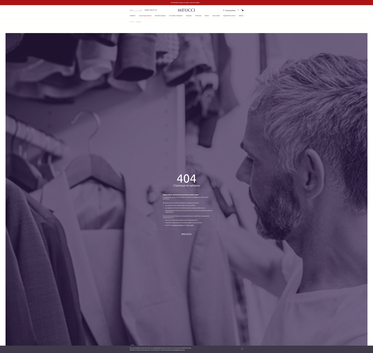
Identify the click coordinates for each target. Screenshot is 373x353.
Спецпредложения (145, 15)
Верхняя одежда (160, 15)
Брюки (207, 15)
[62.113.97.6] (186, 10)
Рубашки (189, 15)
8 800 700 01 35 (151, 10)
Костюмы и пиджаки (176, 15)
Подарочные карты (229, 15)
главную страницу (178, 225)
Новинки (132, 15)
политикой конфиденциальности (175, 350)
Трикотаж (198, 15)
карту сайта (190, 225)
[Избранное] (238, 10)
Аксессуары (216, 15)
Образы (241, 15)
